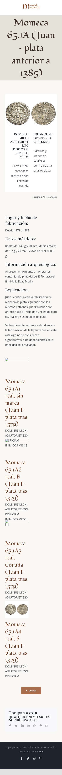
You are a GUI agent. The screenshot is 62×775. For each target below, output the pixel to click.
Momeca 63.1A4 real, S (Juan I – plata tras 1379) (16, 642)
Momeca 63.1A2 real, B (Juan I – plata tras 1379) (16, 480)
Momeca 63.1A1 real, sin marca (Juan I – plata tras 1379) (16, 403)
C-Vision (39, 751)
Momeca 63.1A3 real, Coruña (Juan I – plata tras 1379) (16, 565)
